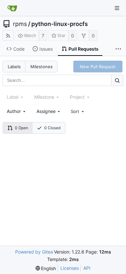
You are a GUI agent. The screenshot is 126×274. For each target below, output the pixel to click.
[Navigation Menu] (117, 8)
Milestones (41, 66)
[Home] (12, 8)
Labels (14, 66)
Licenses (69, 268)
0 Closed (52, 127)
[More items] (118, 49)
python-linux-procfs (59, 24)
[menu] (78, 111)
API (86, 268)
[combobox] (17, 111)
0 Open (21, 127)
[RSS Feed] (8, 35)
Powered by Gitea (34, 252)
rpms (20, 24)
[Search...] (117, 80)
